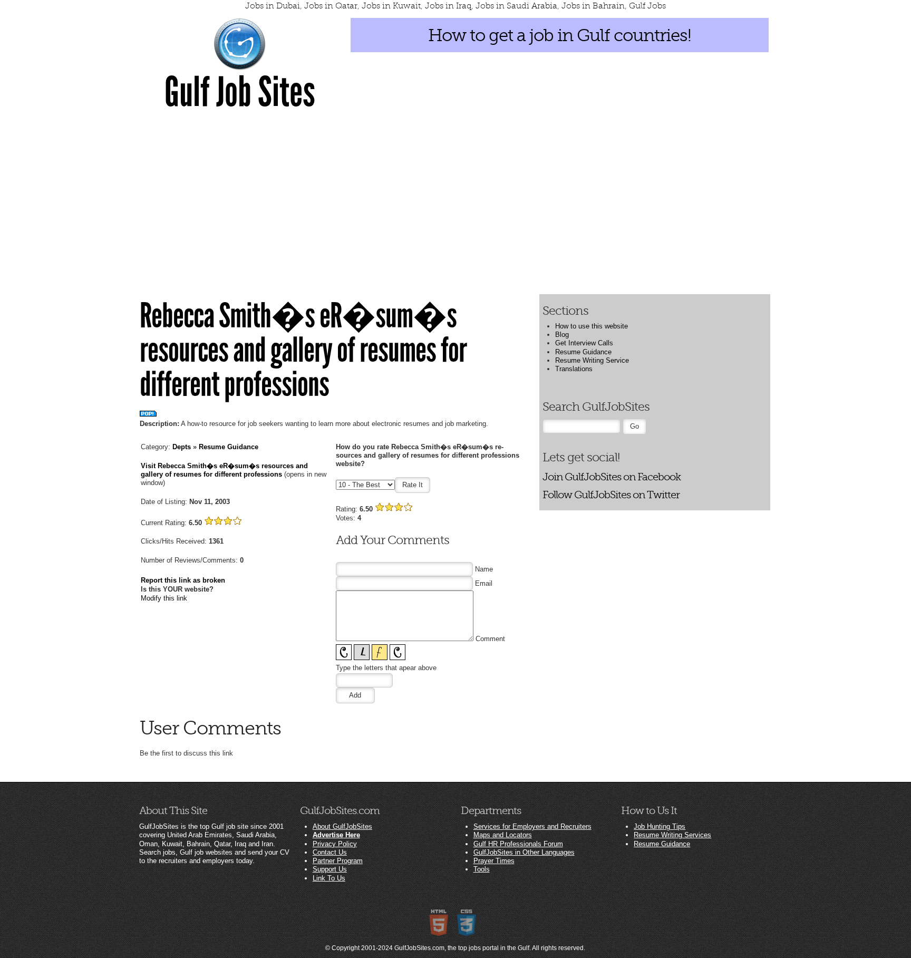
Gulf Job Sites (239, 92)
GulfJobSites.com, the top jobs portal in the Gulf (461, 948)
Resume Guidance (228, 447)
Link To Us (329, 878)
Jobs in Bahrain (593, 6)
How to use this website (591, 326)
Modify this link (164, 598)
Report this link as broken (183, 580)
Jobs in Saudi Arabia (516, 6)
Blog (562, 334)
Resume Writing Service (592, 360)
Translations (574, 369)
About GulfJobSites (342, 826)
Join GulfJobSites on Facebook (611, 476)
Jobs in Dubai (272, 6)
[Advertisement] (455, 196)
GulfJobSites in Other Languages (524, 852)
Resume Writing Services (672, 835)
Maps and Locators (502, 835)
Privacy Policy (335, 844)
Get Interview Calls (584, 343)
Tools (481, 869)
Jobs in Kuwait (391, 6)
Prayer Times (494, 861)
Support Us (330, 869)
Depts (181, 447)
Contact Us (330, 852)
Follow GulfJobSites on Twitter (611, 494)
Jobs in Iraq (448, 6)
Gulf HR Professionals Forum (518, 844)
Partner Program (338, 861)
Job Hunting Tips (659, 826)
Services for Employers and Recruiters (532, 826)
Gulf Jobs (647, 6)
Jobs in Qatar (330, 6)
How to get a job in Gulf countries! (559, 35)
